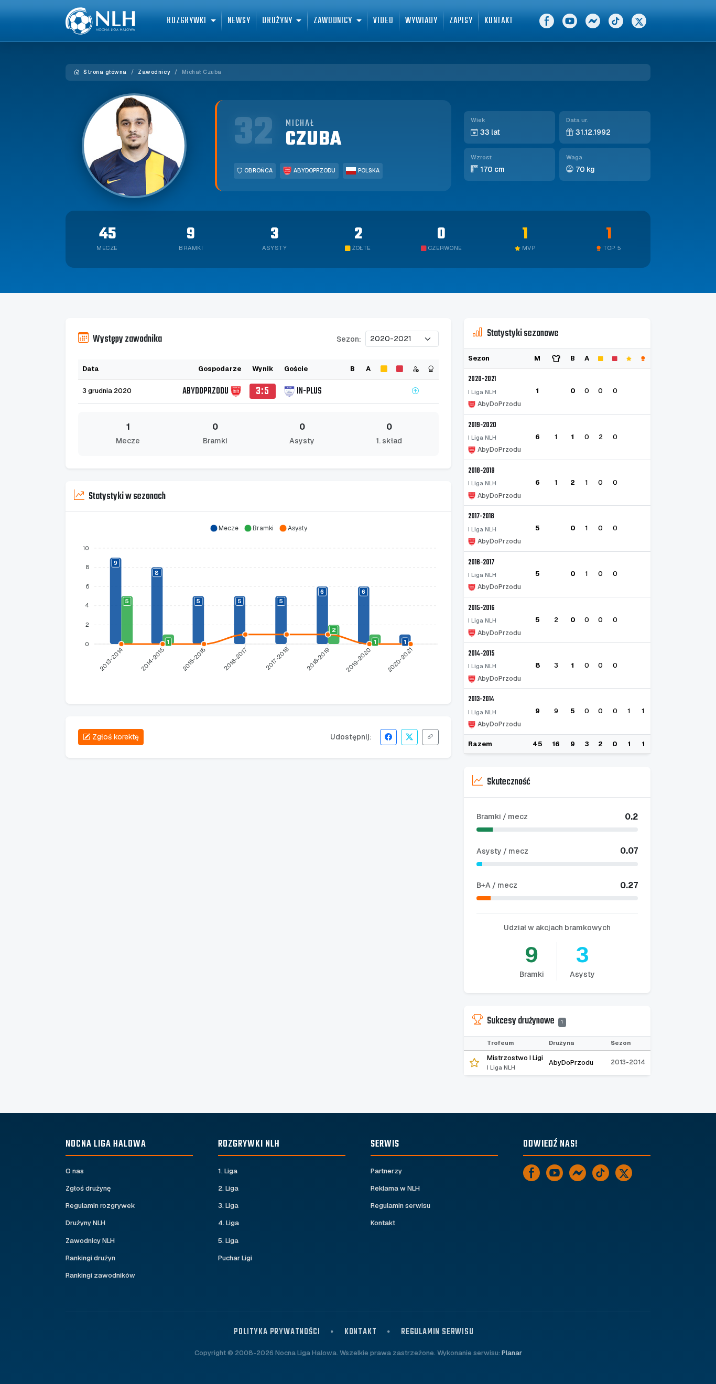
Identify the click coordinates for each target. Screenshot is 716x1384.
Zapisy (461, 21)
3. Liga (228, 1205)
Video (383, 21)
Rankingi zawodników (100, 1275)
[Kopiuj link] (430, 737)
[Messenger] (592, 21)
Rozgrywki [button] (186, 21)
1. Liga (227, 1171)
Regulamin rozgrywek (100, 1205)
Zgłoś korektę (115, 737)
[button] (224, 528)
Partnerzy (386, 1171)
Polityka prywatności (277, 1331)
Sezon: (349, 339)
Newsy (239, 21)
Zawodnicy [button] (332, 21)
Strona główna (104, 72)
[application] (258, 604)
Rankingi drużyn (90, 1258)
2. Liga (228, 1188)
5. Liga (228, 1240)
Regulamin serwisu (400, 1205)
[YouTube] (569, 21)
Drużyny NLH (85, 1222)
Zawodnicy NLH (90, 1240)
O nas (75, 1171)
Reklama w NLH (395, 1188)
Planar (512, 1352)
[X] (639, 21)
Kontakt (498, 21)
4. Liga (228, 1222)
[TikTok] (616, 21)
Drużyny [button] (277, 21)
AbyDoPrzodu (314, 170)
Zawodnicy (154, 72)
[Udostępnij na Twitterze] (409, 737)
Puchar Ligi (235, 1258)
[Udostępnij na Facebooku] (388, 737)
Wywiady (421, 21)
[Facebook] (546, 21)
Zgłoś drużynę (88, 1188)
